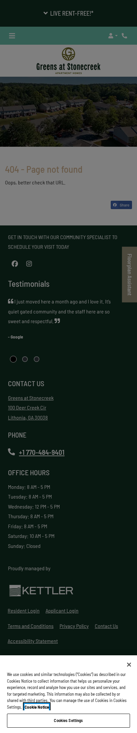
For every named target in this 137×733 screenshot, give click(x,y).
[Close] (129, 664)
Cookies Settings (68, 720)
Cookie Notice (37, 707)
